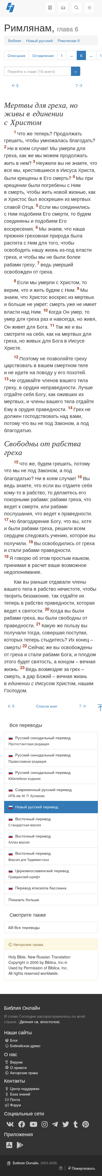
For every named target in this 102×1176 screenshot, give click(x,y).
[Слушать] (63, 7)
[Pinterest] (85, 1124)
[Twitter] (65, 1124)
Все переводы (26, 927)
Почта (15, 1099)
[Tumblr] (75, 1124)
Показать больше (23, 899)
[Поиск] (76, 7)
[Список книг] (50, 7)
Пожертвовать (83, 1168)
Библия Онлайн (25, 1162)
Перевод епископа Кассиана (40, 887)
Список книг (46, 706)
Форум (15, 1105)
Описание (17, 55)
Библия (14, 40)
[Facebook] (21, 1124)
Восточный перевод (29, 821)
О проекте (18, 1067)
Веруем (16, 1062)
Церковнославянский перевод (38, 873)
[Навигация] (89, 7)
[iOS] (9, 1145)
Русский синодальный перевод (39, 740)
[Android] (20, 1145)
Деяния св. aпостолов (39, 1021)
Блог (14, 1040)
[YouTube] (33, 1124)
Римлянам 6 (69, 40)
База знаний (20, 1094)
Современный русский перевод (40, 792)
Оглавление (43, 55)
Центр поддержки (24, 1088)
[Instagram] (45, 1124)
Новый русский (39, 40)
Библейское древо (25, 1045)
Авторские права (24, 1072)
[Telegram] (55, 1124)
